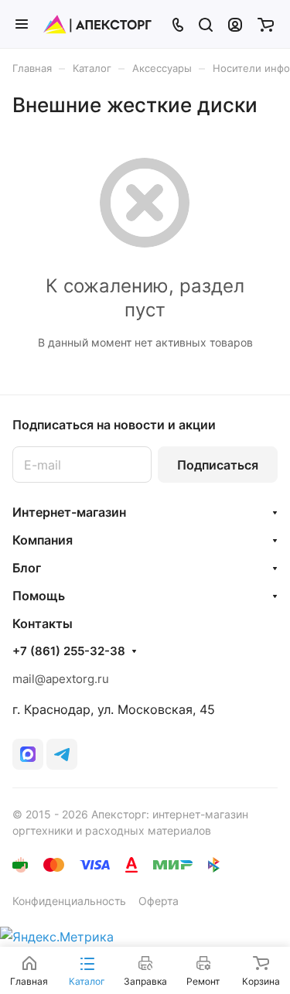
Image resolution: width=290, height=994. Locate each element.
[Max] (27, 754)
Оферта (158, 900)
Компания (42, 540)
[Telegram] (61, 754)
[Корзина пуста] (266, 24)
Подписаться (217, 465)
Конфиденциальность (69, 900)
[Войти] (235, 24)
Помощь (38, 595)
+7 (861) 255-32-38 (68, 651)
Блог (26, 568)
